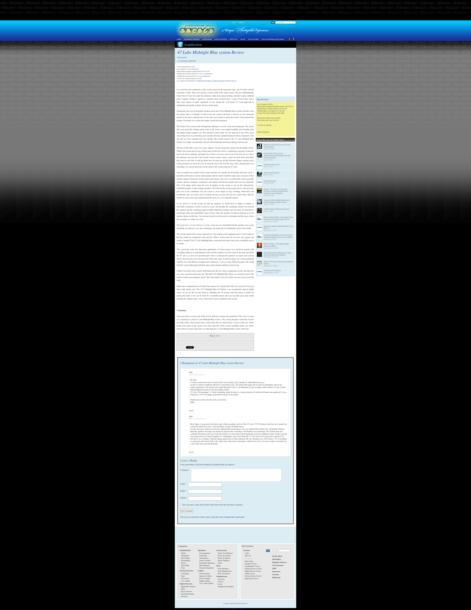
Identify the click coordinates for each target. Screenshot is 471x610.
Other (220, 563)
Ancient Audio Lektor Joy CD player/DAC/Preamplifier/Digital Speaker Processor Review (277, 156)
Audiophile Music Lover (271, 164)
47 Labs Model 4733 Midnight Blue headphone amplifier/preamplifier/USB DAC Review (211, 81)
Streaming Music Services (187, 595)
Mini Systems (204, 565)
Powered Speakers (206, 568)
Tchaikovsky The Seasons (272, 270)
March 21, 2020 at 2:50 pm (197, 419)
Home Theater (205, 561)
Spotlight (234, 39)
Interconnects (204, 574)
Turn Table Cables (206, 583)
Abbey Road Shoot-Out (271, 173)
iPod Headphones (225, 571)
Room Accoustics (224, 556)
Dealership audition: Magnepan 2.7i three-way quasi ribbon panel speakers (278, 254)
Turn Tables (185, 581)
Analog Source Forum (253, 569)
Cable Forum (250, 574)
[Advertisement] (235, 10)
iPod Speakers (223, 569)
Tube (183, 568)
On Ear (220, 582)
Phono (183, 563)
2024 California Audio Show (273, 39)
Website (183, 497)
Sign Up (248, 556)
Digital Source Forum (253, 571)
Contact (241, 22)
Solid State (185, 565)
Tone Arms (185, 578)
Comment (184, 470)
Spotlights (276, 559)
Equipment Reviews (192, 39)
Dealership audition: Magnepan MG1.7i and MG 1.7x (278, 227)
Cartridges (185, 574)
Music (243, 39)
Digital (183, 553)
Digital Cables (204, 581)
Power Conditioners (225, 553)
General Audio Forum (253, 576)
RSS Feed (276, 578)
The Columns (253, 39)
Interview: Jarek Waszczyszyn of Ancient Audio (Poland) (277, 146)
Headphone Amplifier (226, 587)
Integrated (185, 556)
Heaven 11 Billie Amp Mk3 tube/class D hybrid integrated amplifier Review (277, 201)
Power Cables (204, 578)
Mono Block (185, 558)
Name (183, 483)
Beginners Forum (251, 578)
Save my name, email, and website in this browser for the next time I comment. (212, 504)
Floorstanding (204, 553)
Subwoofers (204, 558)
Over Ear (221, 579)
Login (247, 553)
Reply (191, 410)
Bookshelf (203, 556)
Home (179, 39)
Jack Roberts (184, 61)
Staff (234, 22)
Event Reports (221, 39)
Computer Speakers (207, 563)
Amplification (193, 44)
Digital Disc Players (188, 587)
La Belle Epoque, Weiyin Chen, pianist (276, 209)
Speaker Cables (205, 576)
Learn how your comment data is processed (227, 517)
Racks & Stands (224, 558)
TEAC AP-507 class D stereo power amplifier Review (278, 263)
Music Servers (186, 591)
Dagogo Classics (279, 562)
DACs (183, 589)
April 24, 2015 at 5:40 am (196, 375)
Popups (227, 609)
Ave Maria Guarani (270, 181)
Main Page (249, 561)
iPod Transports (224, 574)
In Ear (220, 584)
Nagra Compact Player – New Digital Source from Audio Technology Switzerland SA (278, 218)
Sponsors (276, 571)
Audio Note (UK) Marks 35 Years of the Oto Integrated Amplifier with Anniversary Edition (278, 236)
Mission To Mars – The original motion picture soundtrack (276, 245)
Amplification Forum (252, 566)
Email (183, 490)
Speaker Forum (251, 564)
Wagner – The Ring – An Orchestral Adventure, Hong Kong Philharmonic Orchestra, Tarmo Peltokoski (276, 191)
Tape (183, 576)
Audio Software (223, 561)
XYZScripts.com (242, 609)
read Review (195, 69)
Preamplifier (185, 561)
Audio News (207, 39)
